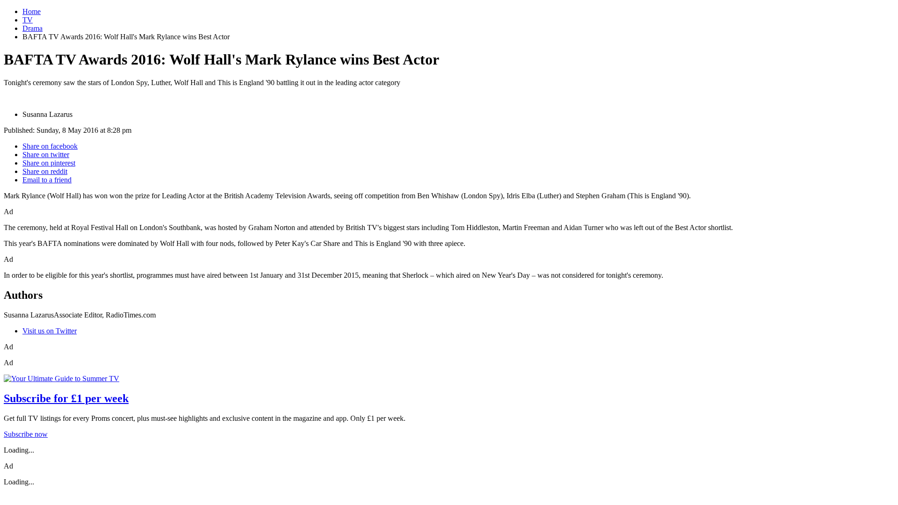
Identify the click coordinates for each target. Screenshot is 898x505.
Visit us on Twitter (49, 331)
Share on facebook (50, 146)
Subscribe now (26, 434)
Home (31, 11)
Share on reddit (44, 171)
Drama (32, 28)
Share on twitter (45, 155)
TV (27, 20)
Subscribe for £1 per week (66, 398)
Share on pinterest (48, 163)
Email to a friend (47, 180)
